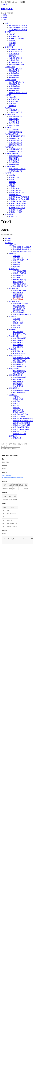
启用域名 (12, 184)
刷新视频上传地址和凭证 (18, 28)
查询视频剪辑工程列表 (17, 136)
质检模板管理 (10, 114)
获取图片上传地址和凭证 (18, 30)
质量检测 (8, 127)
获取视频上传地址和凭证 (18, 25)
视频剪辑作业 (10, 147)
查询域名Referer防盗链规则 (19, 199)
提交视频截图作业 (15, 171)
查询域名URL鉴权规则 (17, 203)
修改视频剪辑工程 (15, 143)
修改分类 (12, 43)
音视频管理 (9, 47)
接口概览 (4, 15)
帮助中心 (4, 444)
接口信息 (4, 19)
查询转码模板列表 (15, 69)
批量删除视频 (14, 60)
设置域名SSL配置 (15, 210)
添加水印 (12, 97)
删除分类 (12, 45)
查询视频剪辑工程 (15, 140)
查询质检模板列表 (15, 117)
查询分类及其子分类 (16, 38)
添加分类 (12, 34)
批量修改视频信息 (15, 58)
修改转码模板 (14, 75)
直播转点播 (9, 214)
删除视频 (12, 56)
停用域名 (12, 186)
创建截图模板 (14, 158)
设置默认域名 (14, 188)
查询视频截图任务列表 (17, 169)
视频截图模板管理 (11, 153)
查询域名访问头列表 (16, 193)
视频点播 (12, 444)
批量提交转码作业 (15, 112)
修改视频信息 (14, 54)
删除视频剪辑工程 (15, 145)
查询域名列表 (14, 177)
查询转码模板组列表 (16, 82)
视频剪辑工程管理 (11, 134)
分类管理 (8, 32)
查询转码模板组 (15, 86)
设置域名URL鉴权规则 (17, 201)
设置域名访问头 (15, 190)
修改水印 (12, 104)
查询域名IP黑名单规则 (17, 208)
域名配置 (8, 173)
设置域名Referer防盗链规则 (19, 197)
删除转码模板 (7, 9)
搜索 (22, 2)
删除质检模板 (14, 125)
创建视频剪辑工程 (15, 138)
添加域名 (12, 175)
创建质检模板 (14, 119)
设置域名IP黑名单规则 (17, 206)
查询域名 (12, 179)
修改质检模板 (14, 123)
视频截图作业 (10, 166)
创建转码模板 (14, 71)
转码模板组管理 (10, 80)
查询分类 (12, 41)
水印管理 (8, 95)
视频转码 (8, 108)
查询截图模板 (14, 160)
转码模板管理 (10, 67)
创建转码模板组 (15, 84)
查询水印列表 (14, 99)
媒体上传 (8, 23)
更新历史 (4, 17)
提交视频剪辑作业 (15, 149)
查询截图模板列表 (15, 156)
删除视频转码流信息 (16, 64)
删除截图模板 (14, 164)
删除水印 (12, 106)
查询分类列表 (14, 36)
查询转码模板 (14, 73)
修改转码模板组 (15, 88)
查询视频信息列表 (15, 49)
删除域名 (12, 182)
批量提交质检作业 (15, 132)
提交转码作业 (14, 110)
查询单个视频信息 (15, 51)
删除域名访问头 (15, 195)
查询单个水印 (14, 101)
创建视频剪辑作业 (15, 151)
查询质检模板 (14, 121)
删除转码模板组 (15, 90)
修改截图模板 (14, 162)
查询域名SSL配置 (15, 212)
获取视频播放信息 (15, 62)
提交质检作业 (14, 130)
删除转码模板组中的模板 (18, 93)
